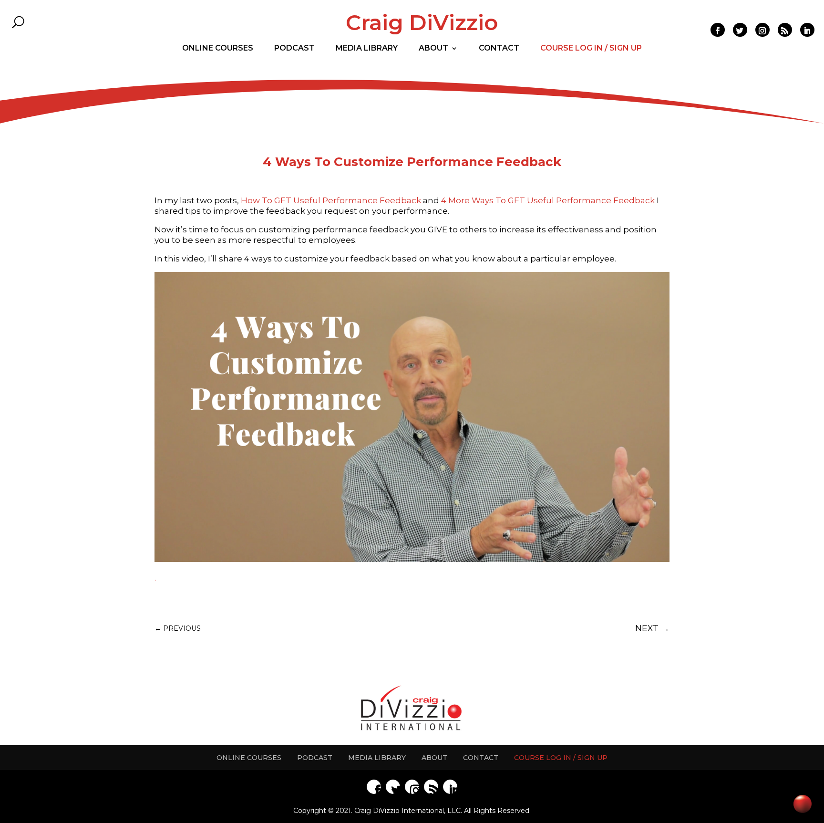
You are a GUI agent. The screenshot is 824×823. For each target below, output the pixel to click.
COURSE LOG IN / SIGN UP (561, 757)
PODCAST (314, 757)
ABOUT (434, 757)
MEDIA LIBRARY (377, 757)
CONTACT (480, 757)
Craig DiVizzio (422, 22)
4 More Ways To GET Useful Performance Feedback (548, 200)
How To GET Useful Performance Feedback (331, 200)
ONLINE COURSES (248, 757)
